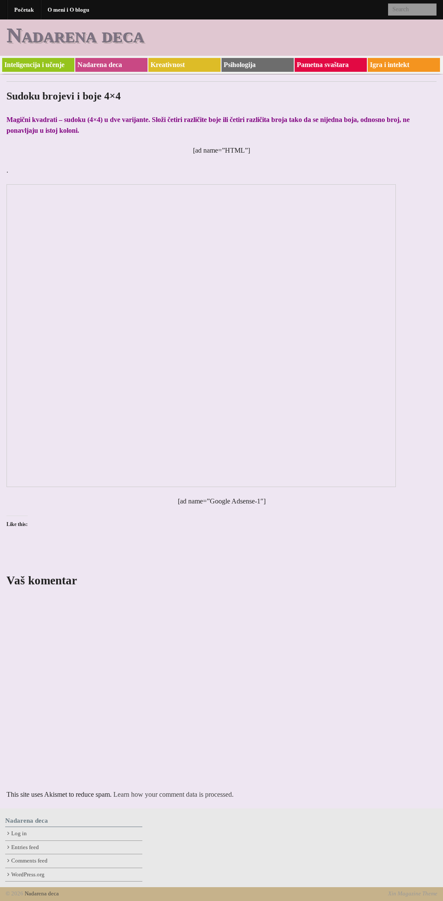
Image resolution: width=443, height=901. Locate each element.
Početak (24, 9)
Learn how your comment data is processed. (173, 794)
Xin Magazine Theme (412, 894)
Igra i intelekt (389, 64)
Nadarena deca (75, 34)
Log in (19, 833)
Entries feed (25, 847)
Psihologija (240, 64)
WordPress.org (28, 875)
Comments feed (29, 861)
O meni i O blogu (68, 9)
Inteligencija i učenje (34, 64)
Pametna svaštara (323, 64)
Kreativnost (168, 64)
